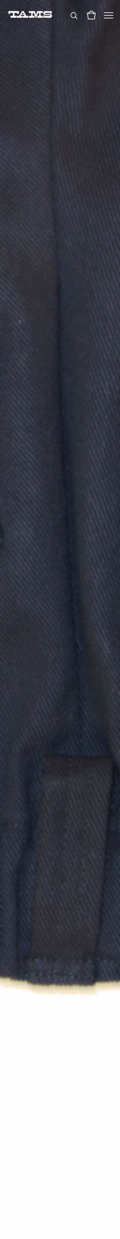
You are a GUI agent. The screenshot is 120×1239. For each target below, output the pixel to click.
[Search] (74, 15)
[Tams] (30, 15)
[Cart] (91, 15)
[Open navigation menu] (108, 15)
